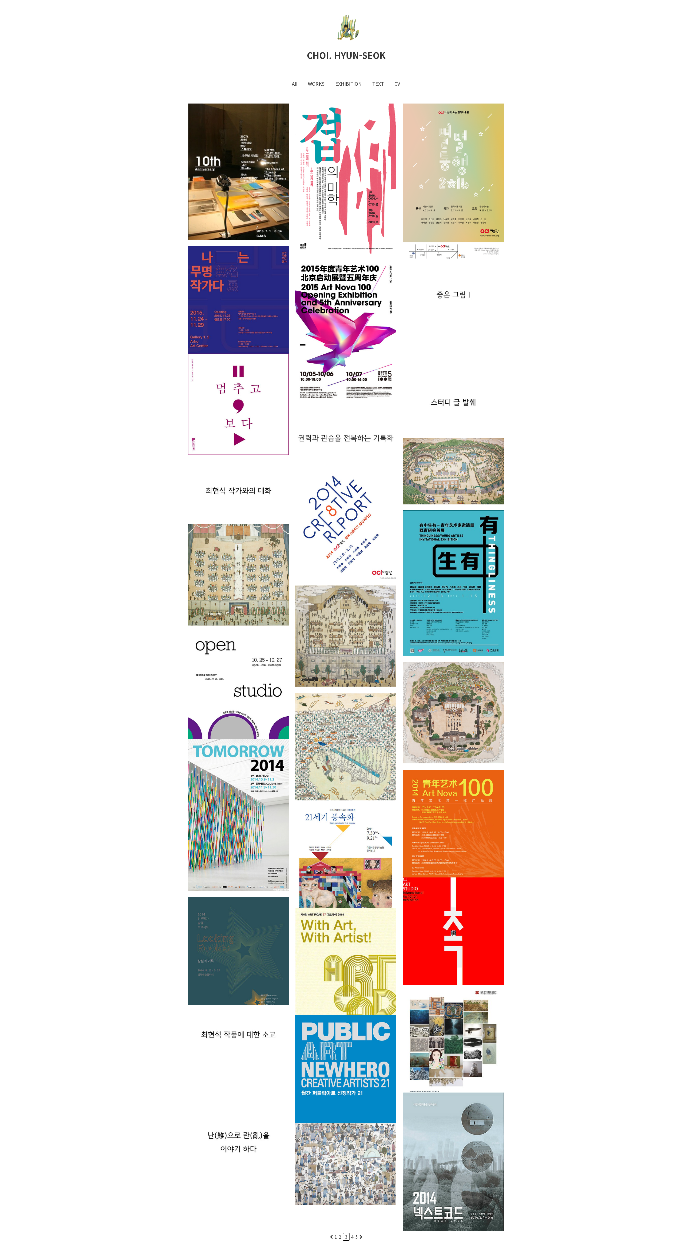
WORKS (316, 83)
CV (397, 83)
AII (294, 83)
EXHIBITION (348, 83)
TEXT (378, 83)
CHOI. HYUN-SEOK (346, 55)
